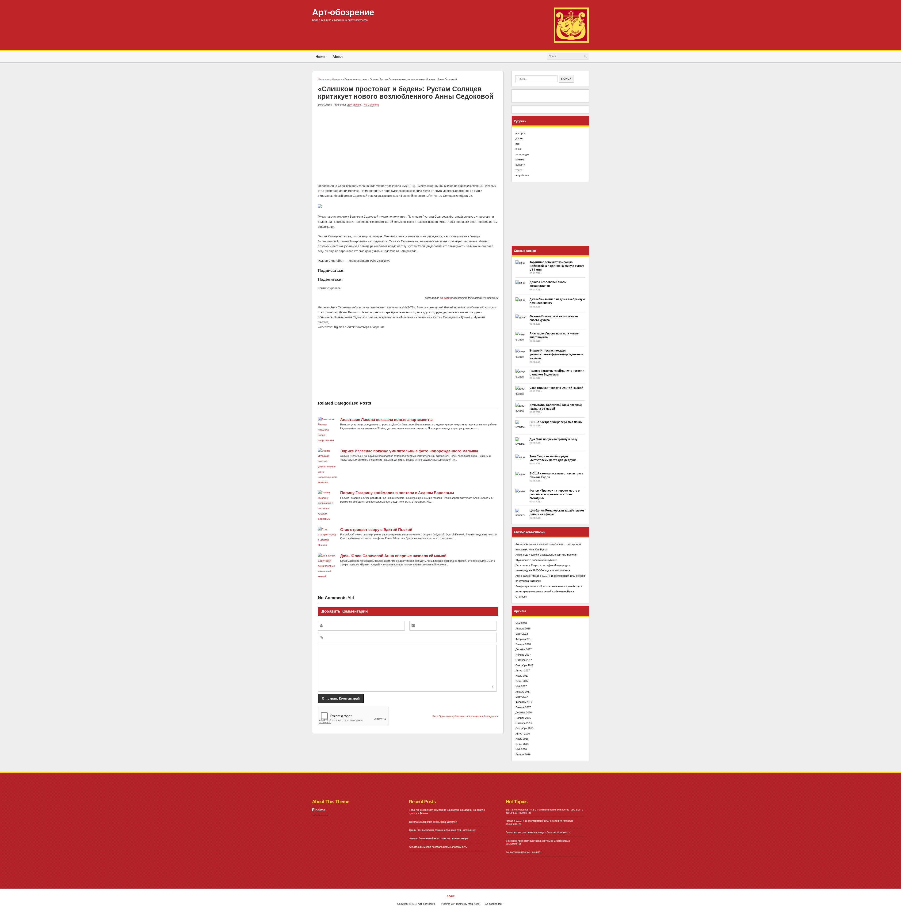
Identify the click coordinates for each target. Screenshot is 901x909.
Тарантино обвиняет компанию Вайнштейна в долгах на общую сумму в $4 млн (557, 266)
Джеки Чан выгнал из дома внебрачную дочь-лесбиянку (442, 830)
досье (519, 138)
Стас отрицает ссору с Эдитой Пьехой (376, 530)
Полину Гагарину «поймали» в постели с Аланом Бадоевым (397, 493)
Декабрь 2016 (523, 712)
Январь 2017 (523, 707)
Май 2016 (521, 749)
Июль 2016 (521, 738)
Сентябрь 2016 (524, 728)
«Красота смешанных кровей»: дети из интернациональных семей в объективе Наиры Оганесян (548, 591)
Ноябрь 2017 (523, 654)
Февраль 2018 (523, 639)
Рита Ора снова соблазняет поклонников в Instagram (464, 716)
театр (518, 170)
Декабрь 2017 (523, 649)
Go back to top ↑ (494, 903)
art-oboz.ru (446, 297)
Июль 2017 (521, 675)
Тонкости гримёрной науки (522, 852)
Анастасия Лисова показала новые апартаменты (386, 420)
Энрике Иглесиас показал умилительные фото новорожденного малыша (409, 451)
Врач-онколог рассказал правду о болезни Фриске (536, 832)
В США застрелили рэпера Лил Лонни (556, 422)
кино (518, 149)
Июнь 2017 (521, 681)
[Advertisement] (408, 145)
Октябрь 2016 (523, 723)
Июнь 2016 (521, 744)
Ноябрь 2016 (523, 717)
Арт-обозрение (343, 12)
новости (520, 164)
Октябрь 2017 (523, 660)
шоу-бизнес (354, 104)
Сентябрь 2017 (524, 665)
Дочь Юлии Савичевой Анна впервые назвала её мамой (393, 556)
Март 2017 (521, 696)
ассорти (520, 133)
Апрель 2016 (523, 754)
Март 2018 (521, 633)
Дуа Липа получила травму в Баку (553, 439)
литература (522, 154)
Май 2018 (521, 623)
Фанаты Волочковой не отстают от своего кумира (438, 838)
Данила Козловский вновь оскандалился (433, 821)
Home (320, 57)
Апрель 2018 (523, 628)
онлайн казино (320, 815)
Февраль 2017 (523, 702)
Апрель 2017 (523, 691)
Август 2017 (522, 670)
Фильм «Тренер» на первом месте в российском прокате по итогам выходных (555, 494)
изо (517, 143)
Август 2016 (522, 733)
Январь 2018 (523, 644)
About (337, 57)
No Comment (371, 104)
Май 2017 (521, 686)
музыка (519, 159)
